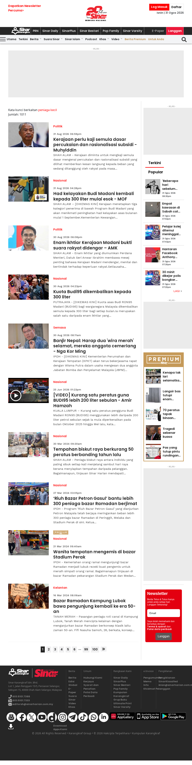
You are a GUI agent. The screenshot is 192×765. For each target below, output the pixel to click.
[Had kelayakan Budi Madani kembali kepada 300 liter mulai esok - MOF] (28, 189)
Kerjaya (88, 681)
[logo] (20, 673)
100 (95, 649)
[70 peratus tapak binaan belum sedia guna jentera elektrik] (153, 413)
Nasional (60, 180)
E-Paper (158, 31)
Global (72, 685)
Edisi (71, 681)
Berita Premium (135, 39)
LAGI (177, 291)
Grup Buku (120, 699)
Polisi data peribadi (159, 629)
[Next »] (103, 649)
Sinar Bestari (89, 31)
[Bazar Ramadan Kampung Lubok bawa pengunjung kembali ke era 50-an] (28, 596)
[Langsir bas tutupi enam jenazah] (153, 395)
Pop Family (111, 31)
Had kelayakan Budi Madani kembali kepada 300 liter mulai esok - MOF (93, 196)
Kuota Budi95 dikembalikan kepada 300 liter (92, 294)
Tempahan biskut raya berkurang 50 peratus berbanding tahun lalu (93, 452)
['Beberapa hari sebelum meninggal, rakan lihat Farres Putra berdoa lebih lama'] (152, 186)
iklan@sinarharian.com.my (171, 685)
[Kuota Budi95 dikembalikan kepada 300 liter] (28, 287)
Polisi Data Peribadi (90, 694)
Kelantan (60, 588)
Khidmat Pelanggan (148, 689)
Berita (34, 39)
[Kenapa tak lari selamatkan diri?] (153, 376)
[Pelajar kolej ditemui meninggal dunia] (152, 232)
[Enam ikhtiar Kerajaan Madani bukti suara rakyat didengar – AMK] (28, 238)
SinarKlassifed (168, 681)
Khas (102, 39)
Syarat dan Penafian (91, 687)
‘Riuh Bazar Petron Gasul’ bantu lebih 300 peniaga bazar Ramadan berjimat (95, 501)
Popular (155, 172)
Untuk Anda (156, 39)
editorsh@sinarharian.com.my (32, 704)
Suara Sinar (52, 39)
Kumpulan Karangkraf (121, 694)
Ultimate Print (122, 703)
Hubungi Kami (92, 677)
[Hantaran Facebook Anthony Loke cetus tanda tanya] (152, 254)
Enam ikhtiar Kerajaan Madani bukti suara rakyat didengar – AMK (92, 245)
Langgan (175, 31)
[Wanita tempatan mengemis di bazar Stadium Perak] (28, 542)
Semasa (59, 327)
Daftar (176, 7)
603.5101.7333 (21, 700)
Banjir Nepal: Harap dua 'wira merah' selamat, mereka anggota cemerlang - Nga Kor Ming (94, 346)
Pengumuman (148, 677)
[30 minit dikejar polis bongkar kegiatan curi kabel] (152, 277)
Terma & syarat (156, 626)
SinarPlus (69, 31)
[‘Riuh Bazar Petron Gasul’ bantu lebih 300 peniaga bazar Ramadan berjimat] (28, 493)
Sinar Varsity (132, 31)
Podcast (91, 39)
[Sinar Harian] (96, 13)
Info (146, 685)
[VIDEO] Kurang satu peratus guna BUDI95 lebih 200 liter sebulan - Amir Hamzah (92, 401)
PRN (35, 31)
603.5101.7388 (21, 696)
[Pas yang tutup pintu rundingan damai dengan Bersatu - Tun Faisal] (153, 451)
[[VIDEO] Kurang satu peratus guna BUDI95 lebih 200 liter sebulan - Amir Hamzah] (28, 390)
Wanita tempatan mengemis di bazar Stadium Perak (94, 554)
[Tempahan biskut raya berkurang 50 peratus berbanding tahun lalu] (28, 444)
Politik (57, 126)
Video (115, 39)
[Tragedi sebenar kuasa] (153, 432)
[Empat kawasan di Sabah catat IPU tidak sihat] (152, 209)
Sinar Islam (72, 39)
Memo (147, 681)
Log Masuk (159, 7)
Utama (11, 39)
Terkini (23, 39)
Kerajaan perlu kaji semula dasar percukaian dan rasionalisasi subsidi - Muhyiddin (95, 145)
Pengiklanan (166, 677)
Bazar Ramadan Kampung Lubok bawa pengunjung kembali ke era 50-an (94, 606)
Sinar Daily (50, 31)
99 (86, 649)
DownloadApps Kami (60, 727)
